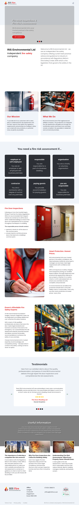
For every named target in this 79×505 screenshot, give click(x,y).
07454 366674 (50, 489)
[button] (38, 41)
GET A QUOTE (18, 35)
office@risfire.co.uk (50, 494)
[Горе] (77, 503)
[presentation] (11, 394)
